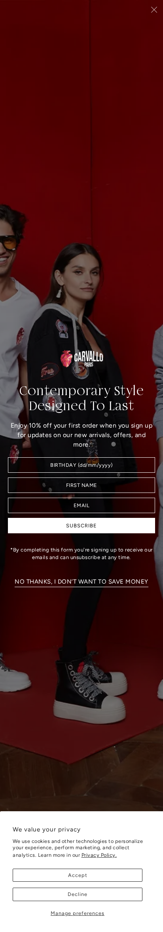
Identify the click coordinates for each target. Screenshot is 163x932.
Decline (77, 894)
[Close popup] (154, 9)
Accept (77, 875)
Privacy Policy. (99, 855)
